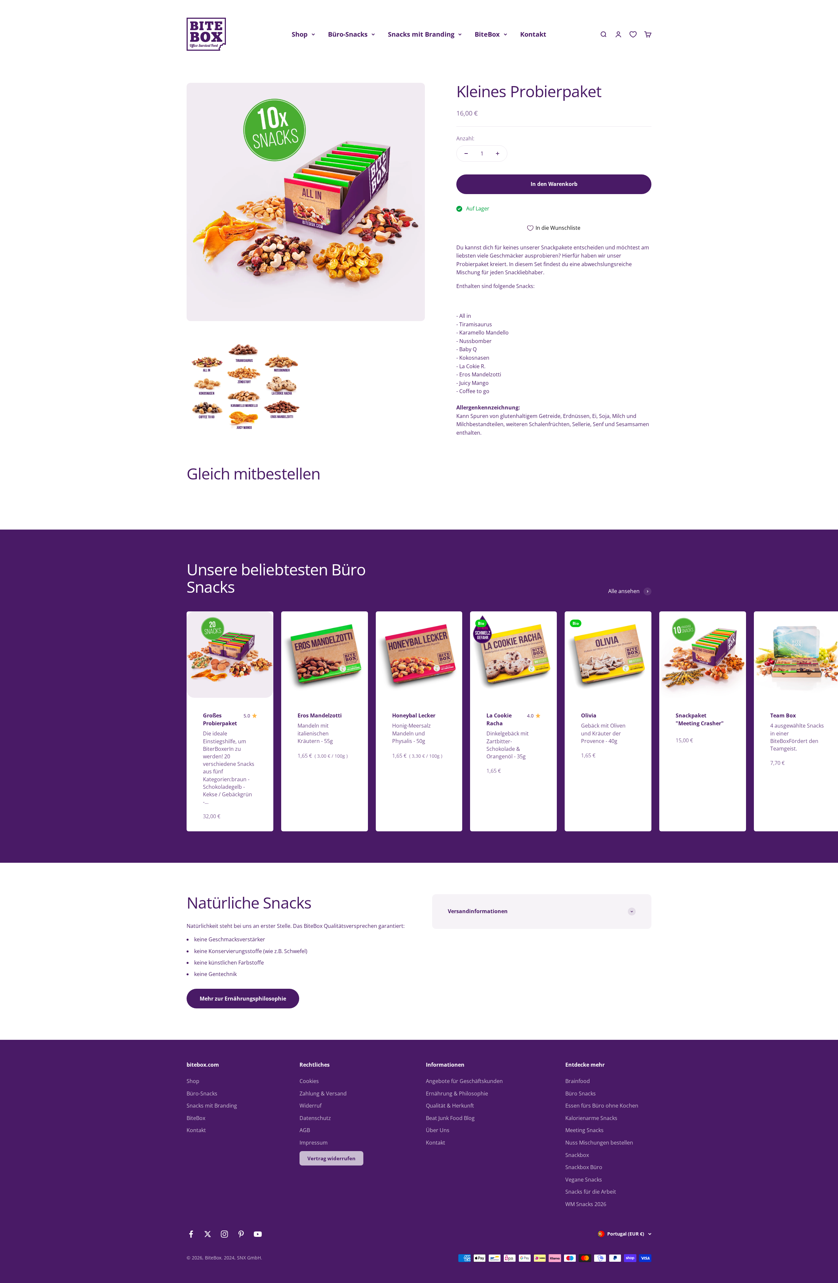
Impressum (314, 1142)
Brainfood (577, 1081)
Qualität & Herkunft (450, 1105)
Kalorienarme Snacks (591, 1118)
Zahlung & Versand (323, 1093)
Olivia (588, 715)
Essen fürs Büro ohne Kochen (601, 1105)
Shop (300, 34)
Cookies (309, 1081)
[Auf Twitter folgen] (207, 1234)
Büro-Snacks (348, 34)
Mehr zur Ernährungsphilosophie (243, 998)
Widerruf (310, 1105)
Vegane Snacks (583, 1179)
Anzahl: (465, 138)
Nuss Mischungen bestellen (599, 1142)
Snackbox (577, 1155)
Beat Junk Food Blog (450, 1118)
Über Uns (437, 1130)
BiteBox (487, 34)
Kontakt (533, 34)
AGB (305, 1130)
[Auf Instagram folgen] (224, 1234)
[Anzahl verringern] (466, 153)
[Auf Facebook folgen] (191, 1234)
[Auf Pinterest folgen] (241, 1234)
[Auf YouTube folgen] (257, 1234)
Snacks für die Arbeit (590, 1191)
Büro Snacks (580, 1093)
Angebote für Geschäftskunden (464, 1081)
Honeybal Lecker (413, 715)
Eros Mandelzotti (320, 715)
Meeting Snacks (584, 1130)
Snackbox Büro (583, 1167)
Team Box (783, 715)
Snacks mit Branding (421, 34)
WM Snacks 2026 (585, 1204)
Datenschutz (315, 1118)
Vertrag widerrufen (331, 1158)
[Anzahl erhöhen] (497, 153)
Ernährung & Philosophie (457, 1093)
